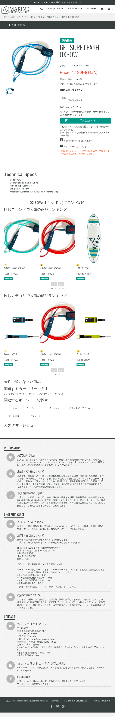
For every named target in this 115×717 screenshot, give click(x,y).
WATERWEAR (74, 8)
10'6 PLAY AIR (82, 268)
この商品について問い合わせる (78, 141)
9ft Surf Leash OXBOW (14, 268)
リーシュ (13, 408)
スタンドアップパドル (79, 408)
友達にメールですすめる (74, 146)
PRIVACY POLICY (101, 701)
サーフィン (54, 408)
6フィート (36, 416)
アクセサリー (15, 416)
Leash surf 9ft (10, 354)
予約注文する (88, 120)
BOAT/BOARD (55, 8)
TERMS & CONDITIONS (75, 701)
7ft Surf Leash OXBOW (50, 268)
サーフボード (33, 408)
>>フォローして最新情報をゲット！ (34, 684)
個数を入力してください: (71, 90)
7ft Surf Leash (83, 354)
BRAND (90, 8)
